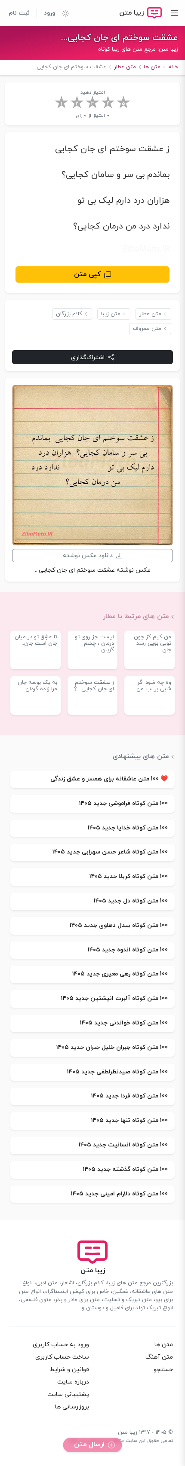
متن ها (163, 1345)
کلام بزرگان (69, 314)
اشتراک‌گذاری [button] (88, 358)
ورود (49, 13)
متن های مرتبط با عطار (136, 616)
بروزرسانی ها (72, 1407)
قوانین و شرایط (69, 1369)
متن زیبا (110, 314)
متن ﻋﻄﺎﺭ (150, 314)
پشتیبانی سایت (68, 1394)
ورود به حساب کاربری (61, 1345)
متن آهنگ (159, 1357)
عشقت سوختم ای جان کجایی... (119, 38)
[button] (62, 13)
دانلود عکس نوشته (88, 556)
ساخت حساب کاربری (62, 1357)
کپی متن (87, 274)
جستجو (163, 1369)
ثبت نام (19, 13)
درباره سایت (73, 1382)
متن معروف (147, 328)
